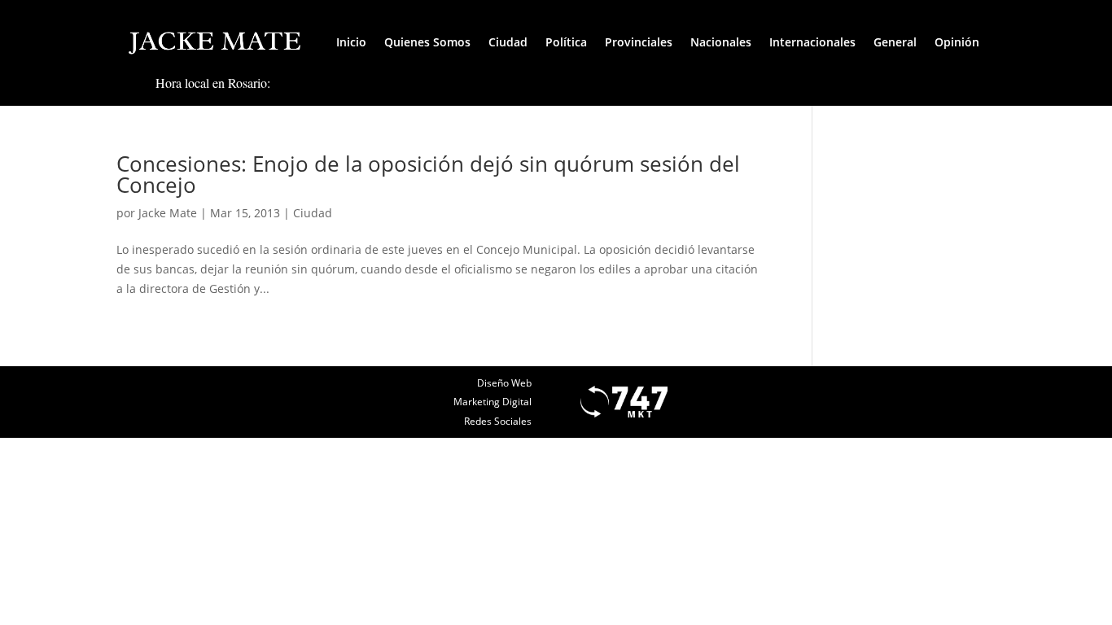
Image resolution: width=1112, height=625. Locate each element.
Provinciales (638, 42)
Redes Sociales (498, 421)
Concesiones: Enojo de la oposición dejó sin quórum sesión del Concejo (428, 174)
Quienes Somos (427, 42)
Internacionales (812, 42)
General (895, 42)
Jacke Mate (167, 213)
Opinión (957, 42)
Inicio (351, 42)
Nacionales (720, 42)
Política (566, 42)
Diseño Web (504, 383)
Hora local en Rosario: (212, 82)
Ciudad (508, 42)
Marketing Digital (492, 402)
